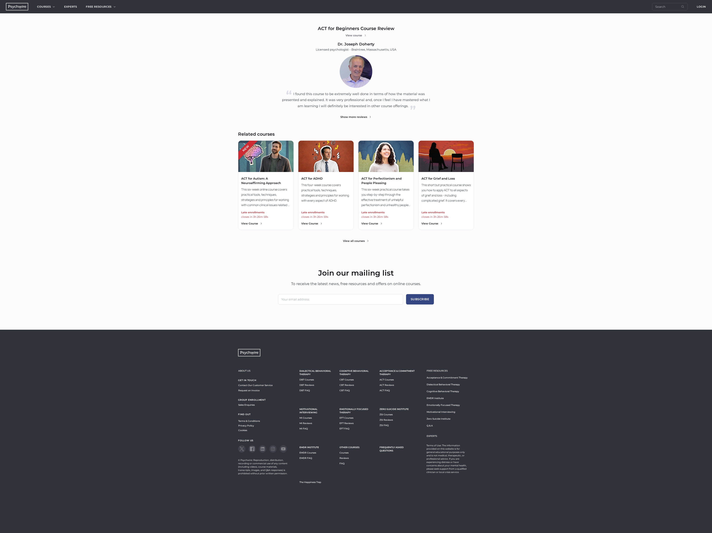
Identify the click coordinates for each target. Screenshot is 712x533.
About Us (244, 370)
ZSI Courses (386, 414)
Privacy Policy (246, 425)
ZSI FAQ (384, 425)
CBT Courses (346, 379)
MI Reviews (305, 423)
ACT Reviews (387, 385)
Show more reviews (353, 117)
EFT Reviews (346, 423)
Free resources (98, 6)
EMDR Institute (309, 447)
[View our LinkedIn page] (262, 449)
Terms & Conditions (249, 421)
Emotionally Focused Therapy (353, 411)
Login (701, 6)
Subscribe (420, 299)
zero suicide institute (394, 409)
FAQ (342, 463)
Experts (70, 6)
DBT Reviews (306, 385)
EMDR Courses (307, 452)
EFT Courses (346, 417)
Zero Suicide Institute (438, 418)
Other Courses (349, 447)
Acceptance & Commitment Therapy (397, 373)
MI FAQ (303, 428)
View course (354, 35)
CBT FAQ (344, 390)
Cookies (242, 430)
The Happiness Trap (310, 482)
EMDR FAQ (305, 458)
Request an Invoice (249, 390)
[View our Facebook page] (252, 449)
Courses (44, 6)
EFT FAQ (344, 428)
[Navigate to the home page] (17, 6)
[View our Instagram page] (273, 449)
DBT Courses (306, 379)
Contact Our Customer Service (255, 385)
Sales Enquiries (246, 404)
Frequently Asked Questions (392, 449)
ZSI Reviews (386, 419)
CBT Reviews (346, 385)
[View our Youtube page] (283, 449)
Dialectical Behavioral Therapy (315, 373)
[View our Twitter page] (241, 449)
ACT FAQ (385, 390)
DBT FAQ (304, 390)
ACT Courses (387, 379)
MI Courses (305, 417)
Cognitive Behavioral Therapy (354, 373)
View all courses (354, 241)
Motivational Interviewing (308, 411)
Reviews (344, 458)
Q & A (430, 425)
